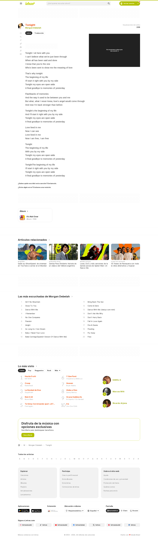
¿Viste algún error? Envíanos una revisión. (34, 187)
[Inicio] (19, 445)
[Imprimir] (21, 47)
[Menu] (21, 3)
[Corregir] (21, 50)
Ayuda (106, 475)
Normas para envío (110, 491)
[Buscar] (109, 3)
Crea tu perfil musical (70, 475)
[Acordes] (21, 43)
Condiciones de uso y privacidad (116, 479)
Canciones (24, 475)
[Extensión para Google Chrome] (53, 510)
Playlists (24, 487)
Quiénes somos (109, 487)
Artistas (23, 479)
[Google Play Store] (24, 510)
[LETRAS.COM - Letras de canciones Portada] (30, 3)
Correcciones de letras (70, 487)
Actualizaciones (26, 491)
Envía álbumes (67, 479)
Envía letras (66, 483)
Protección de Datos (111, 483)
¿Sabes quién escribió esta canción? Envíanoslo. (37, 183)
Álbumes (24, 483)
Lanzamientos (26, 495)
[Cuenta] (138, 3)
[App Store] (36, 510)
